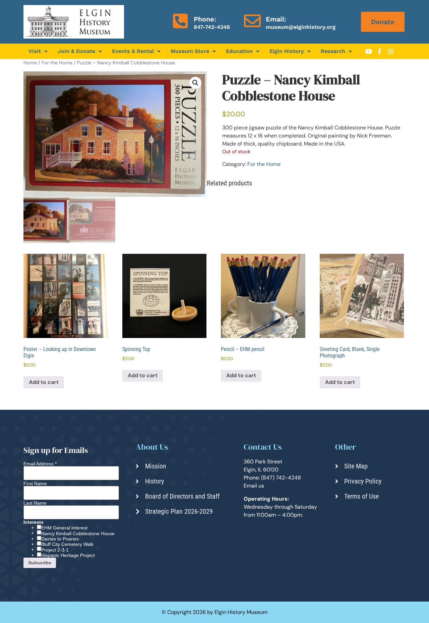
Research (333, 51)
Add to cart (44, 382)
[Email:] (252, 20)
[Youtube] (369, 51)
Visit (34, 51)
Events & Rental (133, 51)
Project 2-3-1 (55, 550)
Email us (254, 485)
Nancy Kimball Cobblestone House (78, 533)
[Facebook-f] (380, 51)
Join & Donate (76, 51)
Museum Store (190, 51)
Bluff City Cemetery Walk (67, 544)
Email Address (40, 463)
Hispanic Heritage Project (68, 555)
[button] (195, 83)
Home (30, 62)
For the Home (57, 62)
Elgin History (286, 51)
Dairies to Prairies (60, 538)
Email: (276, 19)
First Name (35, 483)
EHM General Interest (64, 527)
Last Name (35, 503)
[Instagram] (391, 51)
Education (239, 51)
